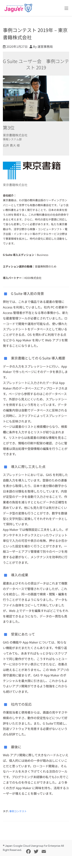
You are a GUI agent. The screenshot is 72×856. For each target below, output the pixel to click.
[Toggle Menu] (66, 8)
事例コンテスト (18, 811)
